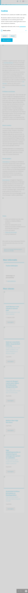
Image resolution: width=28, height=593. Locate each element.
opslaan (5, 36)
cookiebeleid (22, 26)
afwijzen (13, 36)
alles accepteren (7, 40)
